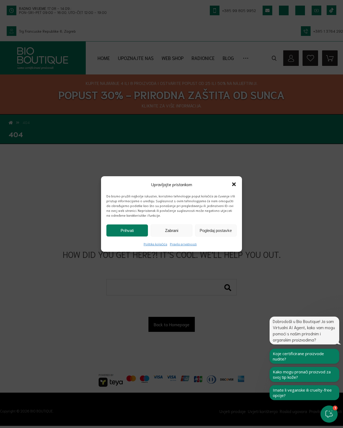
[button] (234, 184)
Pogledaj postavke (216, 230)
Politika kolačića (155, 244)
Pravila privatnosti (183, 244)
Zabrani (171, 230)
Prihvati (127, 230)
